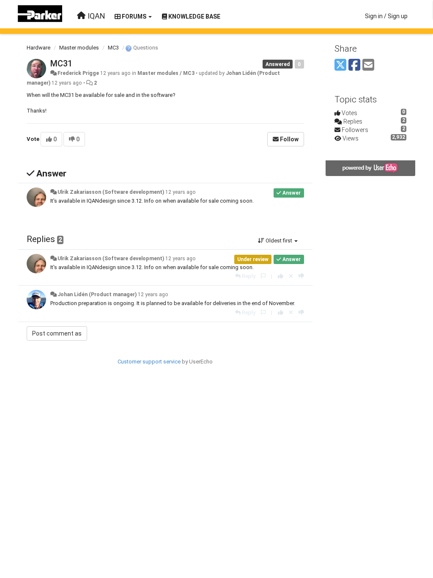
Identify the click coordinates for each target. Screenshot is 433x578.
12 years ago (180, 192)
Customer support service (149, 361)
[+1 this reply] (280, 276)
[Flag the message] (263, 276)
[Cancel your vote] (291, 276)
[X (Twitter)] (340, 65)
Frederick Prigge (78, 73)
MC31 (61, 63)
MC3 (113, 47)
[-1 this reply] (301, 276)
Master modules (79, 47)
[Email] (368, 65)
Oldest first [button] (278, 240)
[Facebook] (354, 65)
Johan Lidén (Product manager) (97, 294)
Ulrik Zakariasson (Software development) (111, 192)
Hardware (38, 47)
